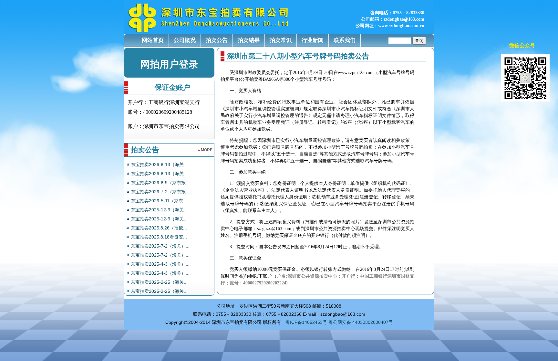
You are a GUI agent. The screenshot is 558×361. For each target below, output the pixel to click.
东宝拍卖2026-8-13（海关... (159, 164)
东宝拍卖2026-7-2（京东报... (160, 191)
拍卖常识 (281, 40)
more (206, 150)
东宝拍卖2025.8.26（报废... (159, 227)
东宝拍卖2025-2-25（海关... (159, 282)
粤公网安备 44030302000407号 (360, 322)
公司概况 (185, 40)
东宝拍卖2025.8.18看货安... (159, 236)
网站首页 (153, 40)
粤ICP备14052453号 (306, 322)
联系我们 (345, 40)
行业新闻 (313, 40)
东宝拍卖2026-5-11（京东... (159, 200)
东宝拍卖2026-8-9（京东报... (160, 182)
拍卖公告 (217, 40)
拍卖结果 (249, 40)
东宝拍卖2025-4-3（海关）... (160, 264)
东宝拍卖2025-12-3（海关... (159, 209)
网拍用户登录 (169, 64)
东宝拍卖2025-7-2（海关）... (160, 246)
